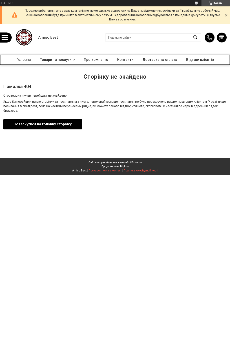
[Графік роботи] (222, 37)
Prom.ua (136, 162)
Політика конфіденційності (141, 170)
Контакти (125, 60)
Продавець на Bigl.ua (115, 166)
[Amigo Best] (23, 37)
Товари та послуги (55, 60)
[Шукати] (195, 37)
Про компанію (96, 60)
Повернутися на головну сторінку (43, 124)
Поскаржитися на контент (105, 170)
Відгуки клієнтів (200, 60)
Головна (23, 60)
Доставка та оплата (159, 60)
